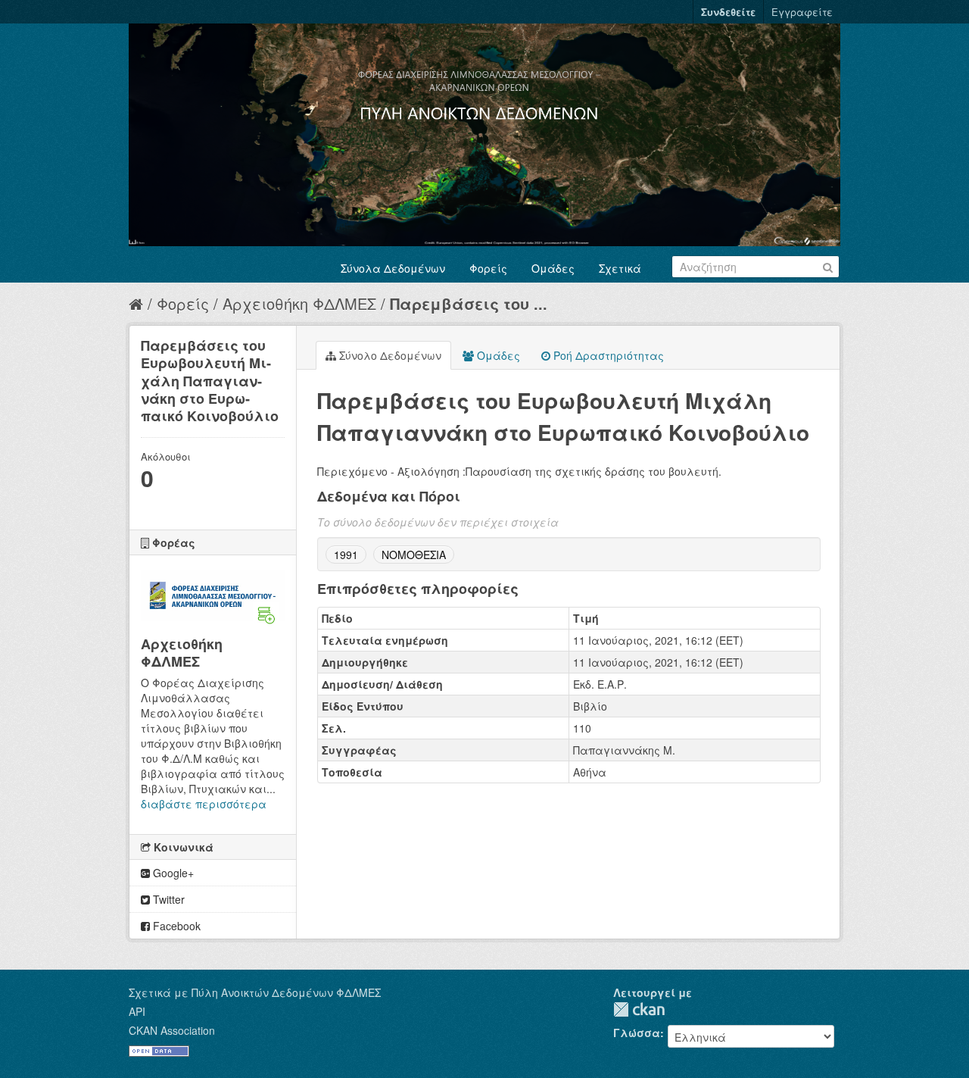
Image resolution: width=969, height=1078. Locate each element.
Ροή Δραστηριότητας (607, 355)
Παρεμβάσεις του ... (468, 303)
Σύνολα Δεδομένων (393, 268)
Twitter (167, 899)
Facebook (175, 925)
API (137, 1011)
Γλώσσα (636, 1032)
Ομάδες (553, 268)
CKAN (639, 1009)
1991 (346, 554)
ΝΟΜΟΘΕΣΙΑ (414, 554)
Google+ (172, 872)
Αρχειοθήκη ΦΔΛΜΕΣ (299, 303)
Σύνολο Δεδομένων (388, 355)
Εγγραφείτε (802, 12)
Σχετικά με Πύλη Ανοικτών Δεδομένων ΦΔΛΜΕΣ (255, 992)
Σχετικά (620, 268)
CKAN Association (172, 1030)
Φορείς (488, 268)
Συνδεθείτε (728, 12)
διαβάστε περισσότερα (203, 803)
